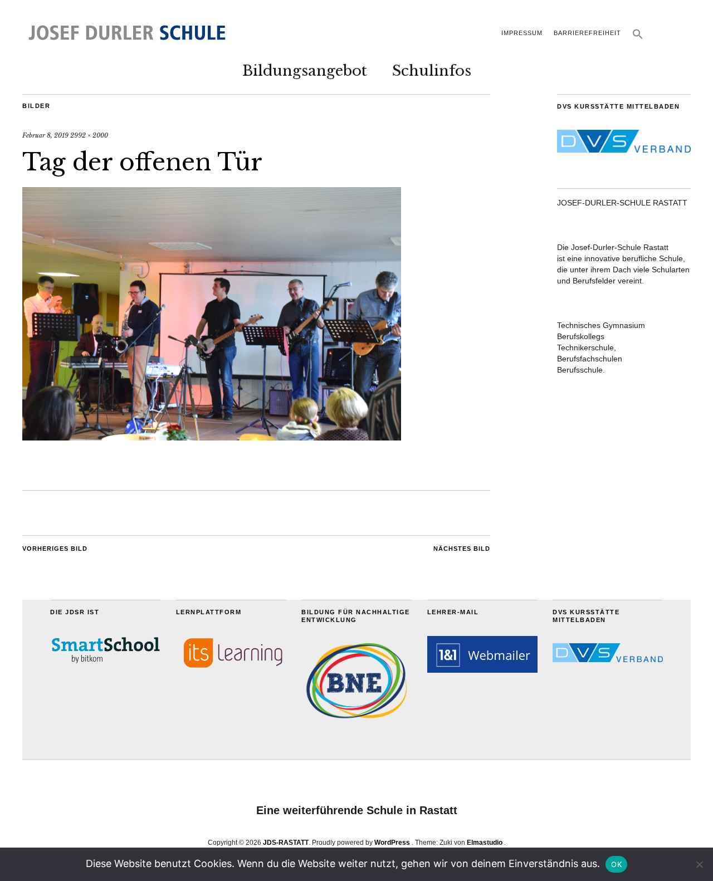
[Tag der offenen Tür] (211, 437)
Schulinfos (431, 71)
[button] (637, 37)
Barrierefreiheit (587, 33)
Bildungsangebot (304, 71)
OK (616, 864)
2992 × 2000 (89, 135)
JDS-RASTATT (286, 842)
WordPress (392, 842)
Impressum (522, 33)
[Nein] (699, 864)
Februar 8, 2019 (45, 135)
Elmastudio (484, 842)
